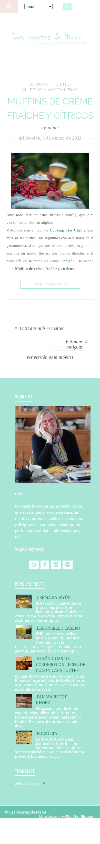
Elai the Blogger (80, 816)
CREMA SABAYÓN (54, 597)
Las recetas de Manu (50, 34)
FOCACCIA (47, 733)
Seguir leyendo (29, 549)
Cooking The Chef (66, 230)
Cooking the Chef (50, 84)
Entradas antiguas (74, 344)
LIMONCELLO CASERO (58, 628)
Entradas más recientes (42, 328)
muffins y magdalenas (50, 89)
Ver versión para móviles (50, 357)
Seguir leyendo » (50, 284)
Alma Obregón (62, 261)
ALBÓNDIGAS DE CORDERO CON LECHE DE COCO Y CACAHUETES (60, 664)
